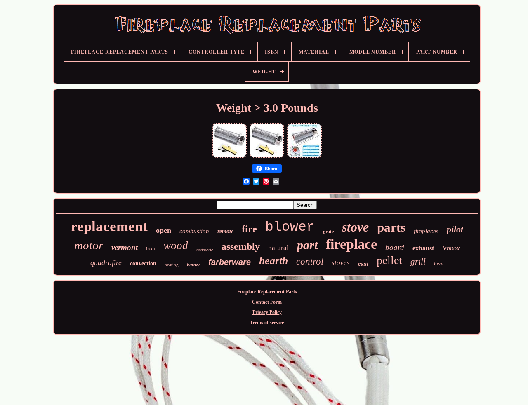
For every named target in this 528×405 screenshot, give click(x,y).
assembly (241, 246)
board (394, 247)
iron (150, 249)
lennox (451, 248)
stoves (341, 263)
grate (328, 231)
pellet (389, 260)
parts (391, 227)
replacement (109, 226)
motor (88, 245)
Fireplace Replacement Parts (267, 292)
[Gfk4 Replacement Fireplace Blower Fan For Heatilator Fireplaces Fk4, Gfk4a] (267, 157)
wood (175, 245)
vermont (124, 247)
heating (172, 264)
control (309, 261)
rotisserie (204, 249)
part (307, 245)
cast (363, 264)
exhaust (423, 248)
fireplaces (426, 231)
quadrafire (106, 262)
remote (225, 231)
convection (143, 263)
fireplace (351, 244)
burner (193, 264)
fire (249, 228)
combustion (194, 231)
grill (418, 262)
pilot (455, 229)
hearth (273, 261)
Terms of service (267, 322)
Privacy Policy (267, 312)
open (163, 230)
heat (439, 263)
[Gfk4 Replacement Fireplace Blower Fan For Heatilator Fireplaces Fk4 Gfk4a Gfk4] (229, 157)
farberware (229, 262)
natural (278, 248)
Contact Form (267, 302)
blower (290, 227)
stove (355, 227)
